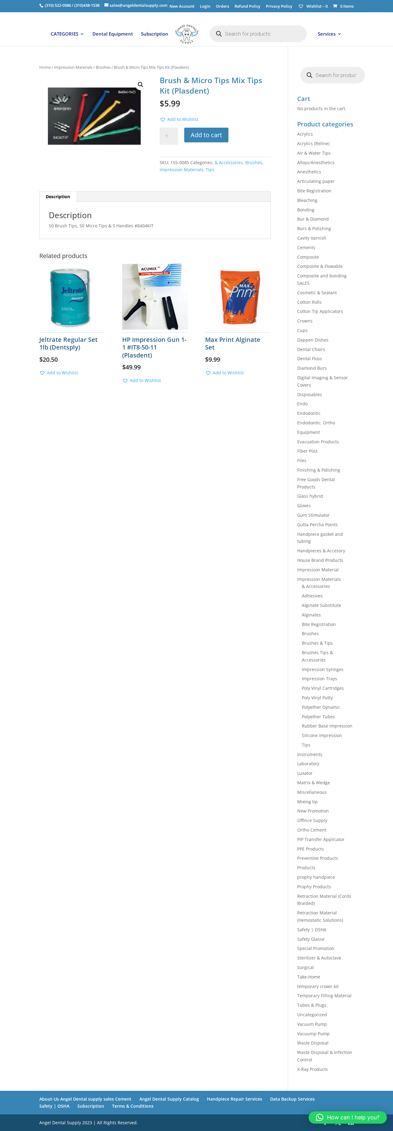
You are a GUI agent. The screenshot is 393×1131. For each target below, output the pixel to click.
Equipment (308, 432)
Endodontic (309, 413)
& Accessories (229, 162)
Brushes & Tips (317, 643)
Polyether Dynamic (321, 707)
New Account (181, 6)
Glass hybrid (310, 496)
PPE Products (310, 849)
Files (301, 460)
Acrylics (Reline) (313, 143)
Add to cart (206, 135)
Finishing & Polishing (318, 470)
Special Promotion (315, 948)
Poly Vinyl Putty (317, 698)
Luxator (305, 773)
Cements (306, 247)
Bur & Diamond (313, 219)
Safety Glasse (311, 939)
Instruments (309, 754)
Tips (210, 169)
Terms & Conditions (133, 1106)
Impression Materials (73, 67)
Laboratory (308, 763)
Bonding (305, 210)
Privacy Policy (279, 6)
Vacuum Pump (312, 1024)
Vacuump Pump (313, 1033)
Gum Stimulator (313, 515)
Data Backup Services (292, 1099)
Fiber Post (307, 451)
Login (205, 6)
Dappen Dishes (313, 340)
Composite (308, 257)
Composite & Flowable (320, 266)
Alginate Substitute (321, 605)
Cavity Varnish (311, 238)
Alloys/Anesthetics (316, 162)
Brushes (103, 67)
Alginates (311, 615)
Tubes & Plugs (311, 1005)
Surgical (305, 967)
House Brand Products (320, 560)
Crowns (305, 321)
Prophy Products (314, 887)
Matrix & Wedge (313, 783)
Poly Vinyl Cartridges (323, 688)
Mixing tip (307, 802)
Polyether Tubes (318, 717)
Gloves (304, 505)
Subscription (154, 34)
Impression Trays (319, 678)
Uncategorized (312, 1014)
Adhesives (312, 596)
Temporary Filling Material (324, 995)
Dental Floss (309, 358)
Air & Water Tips (314, 153)
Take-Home (308, 977)
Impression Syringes (323, 669)
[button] (140, 84)
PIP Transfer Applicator (320, 839)
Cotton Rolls (309, 302)
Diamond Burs (312, 368)
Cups (302, 330)
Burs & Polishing (314, 228)
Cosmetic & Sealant (317, 292)
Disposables (309, 394)
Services (327, 34)
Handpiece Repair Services (234, 1099)
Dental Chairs (311, 349)
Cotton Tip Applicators (320, 311)
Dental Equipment (112, 34)
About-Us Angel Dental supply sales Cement (85, 1099)
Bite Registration (314, 191)
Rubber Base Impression (327, 726)
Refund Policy (247, 6)
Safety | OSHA (311, 929)
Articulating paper (316, 181)
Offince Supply (312, 820)
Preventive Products (317, 858)
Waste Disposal (313, 1043)
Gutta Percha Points (317, 524)
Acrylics (305, 134)
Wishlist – (316, 6)
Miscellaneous (312, 792)
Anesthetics (309, 172)
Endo (302, 404)
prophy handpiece (316, 877)
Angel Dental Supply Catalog (169, 1099)
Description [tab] (58, 196)
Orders (222, 6)
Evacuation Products (318, 442)
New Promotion (313, 811)
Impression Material (318, 570)
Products (306, 867)
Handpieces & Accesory (321, 551)
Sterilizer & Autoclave (319, 958)
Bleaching (307, 200)
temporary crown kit (318, 986)
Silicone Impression (322, 735)
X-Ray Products (312, 1069)
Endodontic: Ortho (316, 423)
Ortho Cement (311, 830)
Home (45, 67)
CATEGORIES (64, 34)
